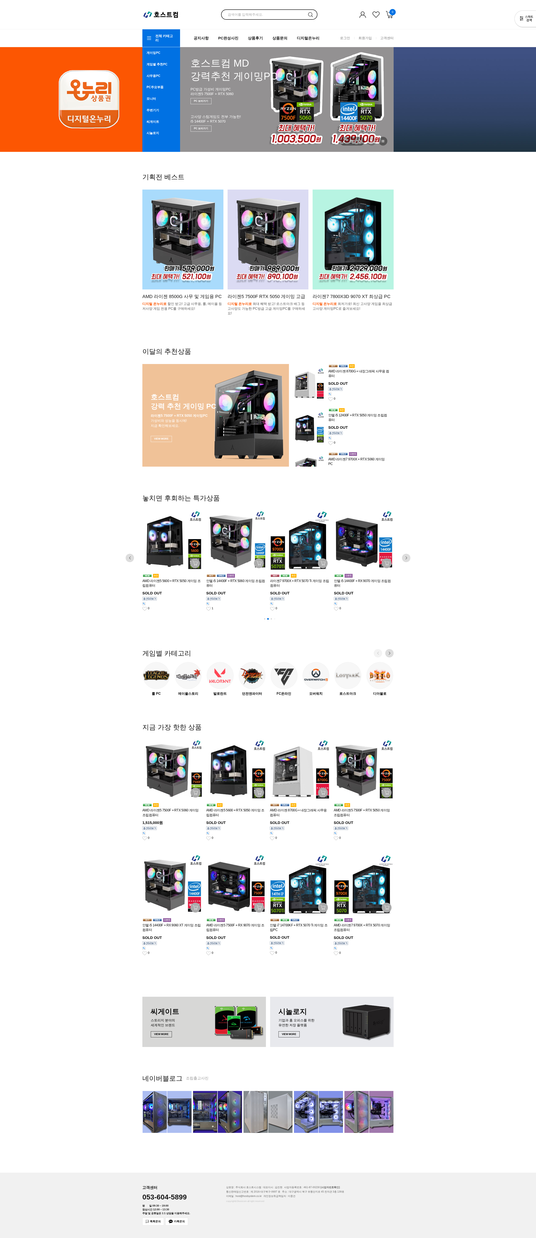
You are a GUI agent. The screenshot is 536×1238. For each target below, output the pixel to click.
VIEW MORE (201, 125)
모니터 (151, 98)
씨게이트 (153, 121)
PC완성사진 (228, 38)
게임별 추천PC (157, 64)
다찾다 (525, 19)
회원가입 (365, 38)
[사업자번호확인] (330, 1187)
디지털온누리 (308, 38)
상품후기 (255, 38)
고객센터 (387, 38)
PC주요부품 (155, 87)
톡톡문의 (155, 1221)
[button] (344, 141)
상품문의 (279, 38)
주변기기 (153, 110)
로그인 (345, 38)
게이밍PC (153, 52)
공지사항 (201, 38)
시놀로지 (153, 133)
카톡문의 (179, 1221)
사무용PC (153, 75)
